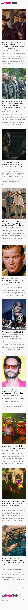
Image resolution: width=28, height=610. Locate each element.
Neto (13, 50)
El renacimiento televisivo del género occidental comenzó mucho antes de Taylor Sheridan (13, 223)
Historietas (18, 50)
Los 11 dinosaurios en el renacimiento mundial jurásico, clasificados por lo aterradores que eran (13, 561)
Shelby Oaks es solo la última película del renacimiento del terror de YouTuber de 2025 (12, 164)
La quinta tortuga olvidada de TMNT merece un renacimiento (13, 447)
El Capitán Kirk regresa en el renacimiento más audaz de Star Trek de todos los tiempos (13, 280)
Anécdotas (19, 567)
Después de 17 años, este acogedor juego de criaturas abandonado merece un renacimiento (14, 503)
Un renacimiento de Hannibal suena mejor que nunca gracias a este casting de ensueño (13, 334)
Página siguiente (20, 587)
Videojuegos (19, 507)
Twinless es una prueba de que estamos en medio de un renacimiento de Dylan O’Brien (13, 391)
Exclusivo (18, 169)
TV (17, 111)
